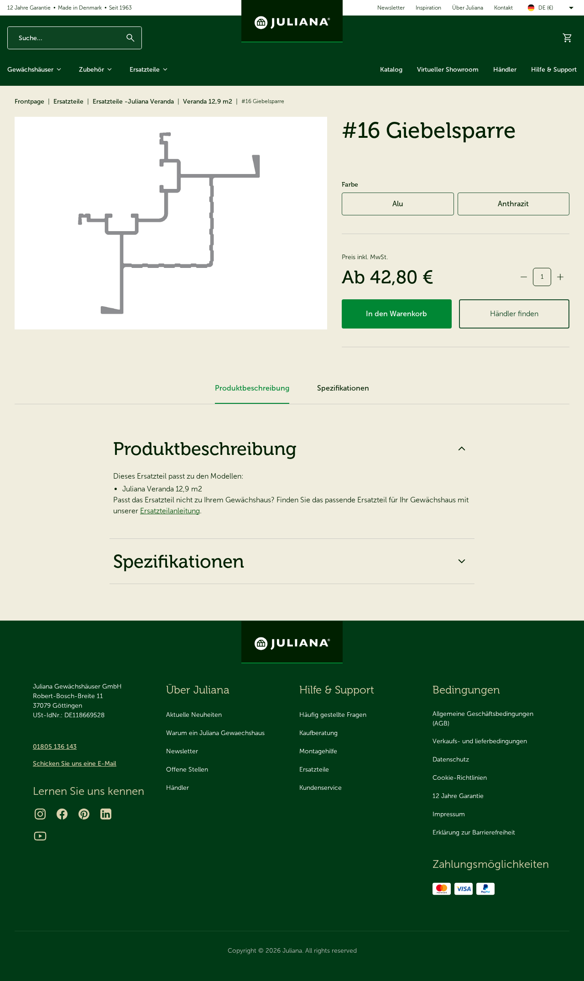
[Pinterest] (84, 814)
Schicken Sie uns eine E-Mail (74, 763)
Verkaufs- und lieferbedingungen (480, 741)
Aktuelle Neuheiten (194, 715)
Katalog (391, 69)
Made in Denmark (80, 8)
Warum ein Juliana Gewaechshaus (215, 733)
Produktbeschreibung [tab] (252, 388)
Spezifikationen (178, 561)
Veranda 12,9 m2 (207, 101)
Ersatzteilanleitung (170, 510)
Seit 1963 (120, 8)
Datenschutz (451, 759)
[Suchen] (130, 38)
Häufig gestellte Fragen (332, 715)
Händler (504, 69)
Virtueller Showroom (448, 69)
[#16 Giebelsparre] (171, 223)
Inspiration (428, 7)
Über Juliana (467, 7)
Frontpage (29, 101)
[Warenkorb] (567, 38)
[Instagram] (40, 814)
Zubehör (91, 69)
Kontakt (503, 7)
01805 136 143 (55, 747)
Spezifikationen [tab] (343, 388)
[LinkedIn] (106, 814)
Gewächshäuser (30, 69)
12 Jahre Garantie (29, 8)
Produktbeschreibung (205, 448)
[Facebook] (62, 814)
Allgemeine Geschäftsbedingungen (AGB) (483, 718)
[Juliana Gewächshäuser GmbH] (292, 21)
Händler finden (514, 313)
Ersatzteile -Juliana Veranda (133, 101)
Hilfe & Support (554, 69)
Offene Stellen (187, 769)
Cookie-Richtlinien (460, 778)
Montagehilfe (318, 751)
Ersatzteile (145, 69)
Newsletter (391, 7)
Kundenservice (320, 788)
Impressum (449, 814)
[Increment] (560, 277)
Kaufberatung (318, 733)
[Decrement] (524, 277)
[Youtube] (40, 836)
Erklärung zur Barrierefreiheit (474, 832)
